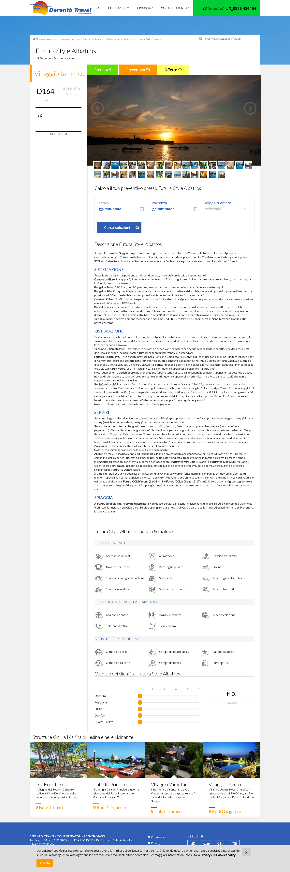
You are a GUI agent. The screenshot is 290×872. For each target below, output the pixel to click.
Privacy (155, 843)
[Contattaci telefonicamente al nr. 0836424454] (226, 8)
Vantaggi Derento (174, 8)
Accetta (44, 863)
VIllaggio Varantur (169, 784)
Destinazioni (117, 8)
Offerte (171, 69)
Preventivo (136, 69)
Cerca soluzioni (117, 227)
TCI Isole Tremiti (52, 784)
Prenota (101, 69)
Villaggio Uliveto (225, 784)
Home (96, 8)
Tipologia (144, 8)
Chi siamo (157, 837)
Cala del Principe (110, 784)
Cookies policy (226, 855)
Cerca (200, 39)
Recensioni (71, 94)
